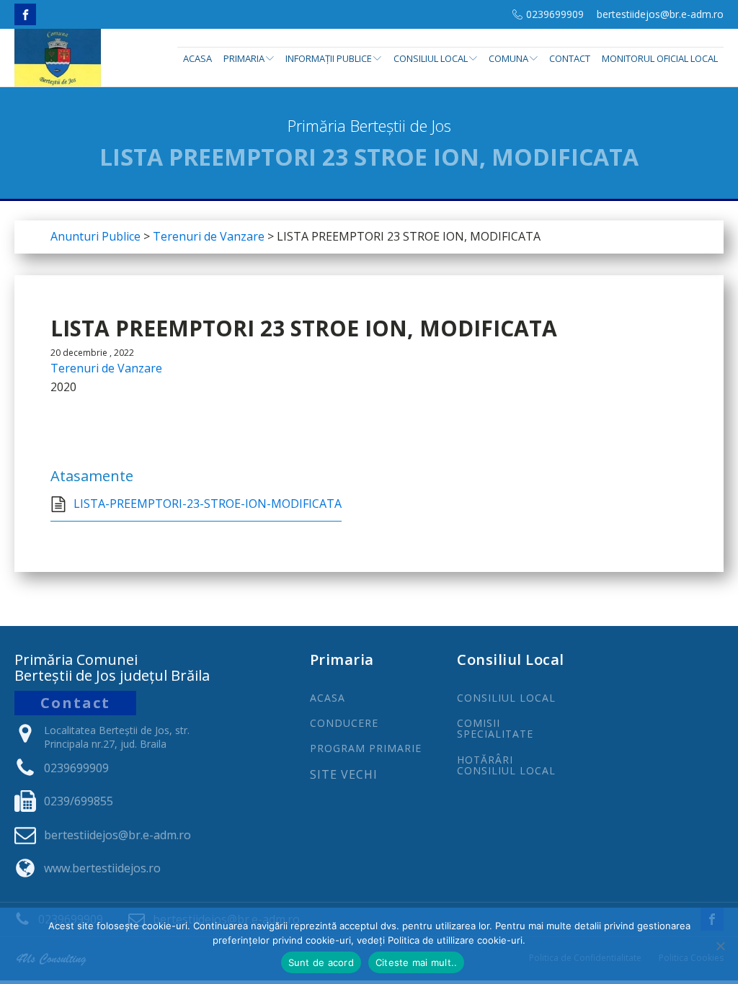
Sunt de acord (321, 962)
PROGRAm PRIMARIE (366, 748)
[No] (720, 946)
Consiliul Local (431, 58)
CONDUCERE (344, 722)
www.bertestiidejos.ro (102, 868)
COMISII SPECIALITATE (495, 728)
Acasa (197, 58)
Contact (569, 58)
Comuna (508, 58)
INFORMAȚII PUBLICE (328, 58)
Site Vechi (344, 775)
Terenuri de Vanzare (106, 368)
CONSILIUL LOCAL (506, 697)
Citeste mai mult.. (416, 962)
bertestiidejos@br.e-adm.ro (660, 14)
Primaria (243, 58)
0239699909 (555, 14)
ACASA (327, 697)
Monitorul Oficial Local (660, 58)
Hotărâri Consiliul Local (506, 765)
